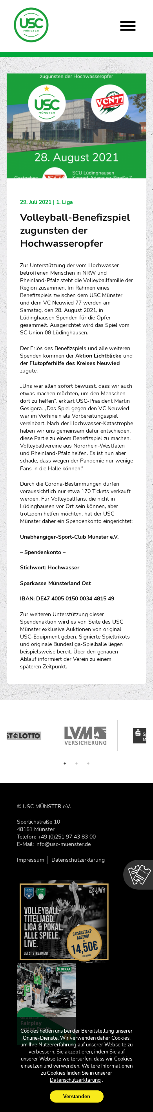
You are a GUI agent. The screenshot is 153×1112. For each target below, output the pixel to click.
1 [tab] (65, 763)
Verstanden (76, 1096)
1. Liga (64, 202)
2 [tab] (76, 763)
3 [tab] (88, 763)
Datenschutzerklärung (78, 860)
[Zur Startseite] (31, 25)
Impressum (30, 860)
